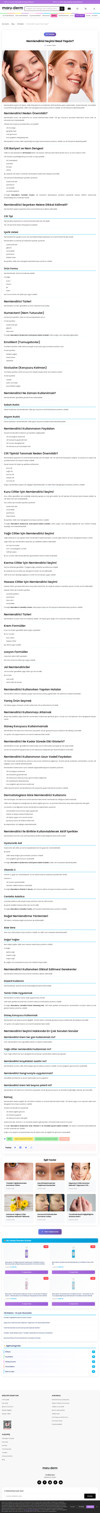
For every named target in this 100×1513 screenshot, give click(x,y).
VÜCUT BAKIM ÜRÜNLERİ (21, 15)
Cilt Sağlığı (64, 1139)
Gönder (90, 1496)
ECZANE (88, 15)
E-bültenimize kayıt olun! (14, 1491)
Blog (13, 24)
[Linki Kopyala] (15, 1147)
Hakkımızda (56, 1414)
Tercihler (81, 1507)
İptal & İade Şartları (58, 1410)
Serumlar (5, 1442)
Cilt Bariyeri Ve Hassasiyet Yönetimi (46, 1139)
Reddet (72, 1507)
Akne (9, 1139)
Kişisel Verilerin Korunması (60, 1403)
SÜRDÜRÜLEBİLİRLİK (63, 15)
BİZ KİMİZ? (94, 15)
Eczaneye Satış (57, 1421)
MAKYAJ (54, 15)
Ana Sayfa (5, 24)
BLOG (71, 15)
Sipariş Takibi (6, 1414)
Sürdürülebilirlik (57, 1424)
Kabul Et (90, 1507)
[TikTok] (55, 1482)
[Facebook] (45, 1482)
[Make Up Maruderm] (69, 8)
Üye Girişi (5, 1403)
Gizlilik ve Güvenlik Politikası (31, 1509)
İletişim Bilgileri (7, 1410)
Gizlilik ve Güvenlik (58, 1407)
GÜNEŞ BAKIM (46, 15)
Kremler (4, 1445)
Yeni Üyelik (5, 1400)
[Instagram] (39, 1482)
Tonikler (4, 1453)
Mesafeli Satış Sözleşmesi (60, 1400)
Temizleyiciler (6, 1449)
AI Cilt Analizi (80, 15)
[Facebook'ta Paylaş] (20, 1147)
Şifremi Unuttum (7, 1407)
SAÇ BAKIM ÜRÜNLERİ (35, 15)
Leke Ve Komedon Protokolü (23, 1139)
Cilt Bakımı (20, 24)
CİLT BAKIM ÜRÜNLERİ (8, 15)
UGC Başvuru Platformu (60, 1417)
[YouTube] (50, 1482)
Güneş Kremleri (7, 1456)
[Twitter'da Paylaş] (26, 1147)
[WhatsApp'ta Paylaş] (31, 1147)
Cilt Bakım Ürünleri (8, 1438)
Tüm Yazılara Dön (51, 1232)
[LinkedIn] (61, 1482)
